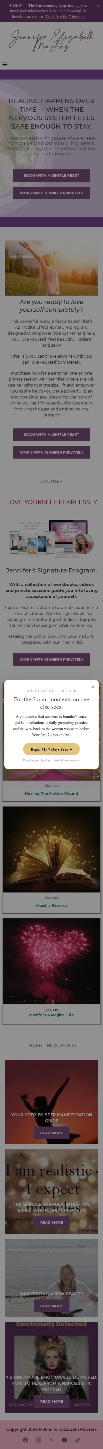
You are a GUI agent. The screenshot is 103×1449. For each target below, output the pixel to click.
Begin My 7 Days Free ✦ (51, 749)
